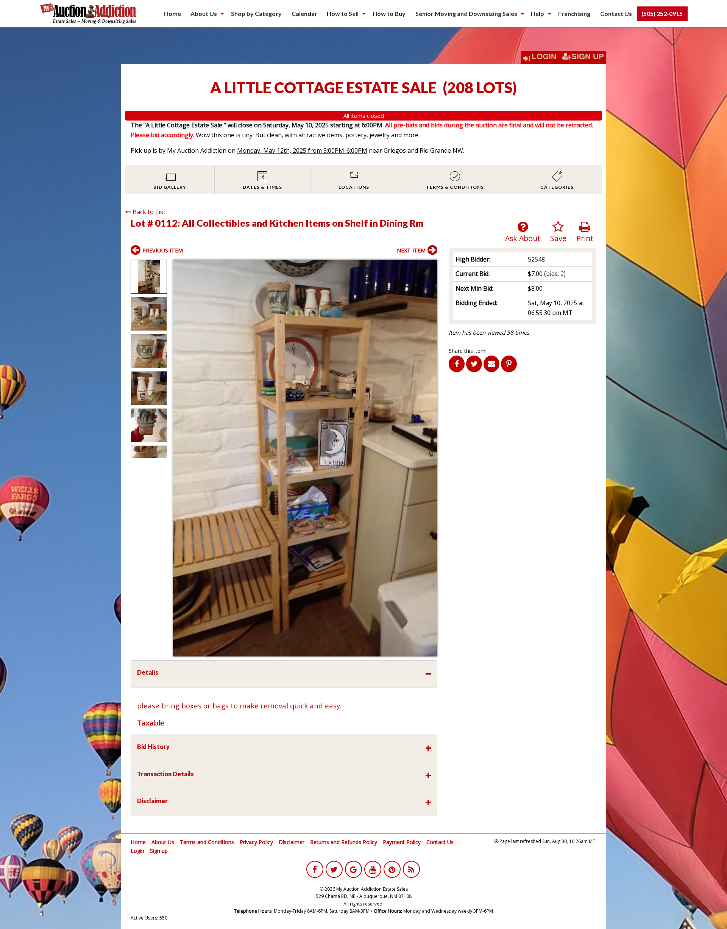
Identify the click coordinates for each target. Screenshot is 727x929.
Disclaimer (291, 842)
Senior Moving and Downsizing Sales (466, 13)
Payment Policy (402, 842)
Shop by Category (256, 13)
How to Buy (389, 13)
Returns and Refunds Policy (343, 842)
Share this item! (468, 350)
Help (537, 13)
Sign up (159, 850)
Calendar (304, 13)
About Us (203, 13)
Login (544, 56)
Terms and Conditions (207, 842)
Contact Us (616, 13)
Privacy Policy (256, 842)
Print (584, 238)
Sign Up (587, 56)
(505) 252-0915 (662, 13)
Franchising (574, 13)
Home (172, 13)
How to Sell (343, 13)
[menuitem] (172, 13)
